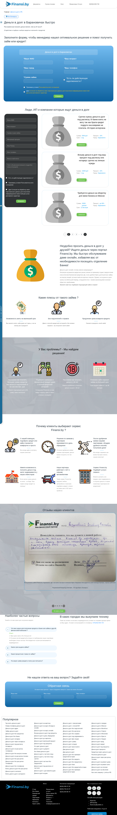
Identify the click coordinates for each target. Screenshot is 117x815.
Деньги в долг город (97, 741)
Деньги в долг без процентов (14, 733)
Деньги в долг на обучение (99, 770)
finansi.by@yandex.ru (96, 804)
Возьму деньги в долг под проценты (45, 733)
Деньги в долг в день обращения (44, 736)
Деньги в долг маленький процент (44, 741)
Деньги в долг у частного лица (43, 754)
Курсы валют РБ (51, 793)
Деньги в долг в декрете (41, 749)
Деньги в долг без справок (71, 733)
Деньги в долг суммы (69, 741)
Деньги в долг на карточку (42, 723)
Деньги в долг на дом (40, 773)
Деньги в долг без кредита (71, 759)
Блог (62, 4)
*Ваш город (29, 68)
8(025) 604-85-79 (65, 792)
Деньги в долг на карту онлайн (43, 730)
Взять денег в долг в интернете (15, 774)
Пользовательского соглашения (49, 87)
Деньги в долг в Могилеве (99, 733)
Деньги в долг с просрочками (72, 723)
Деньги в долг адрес (11, 728)
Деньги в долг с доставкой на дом (44, 771)
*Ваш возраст (70, 59)
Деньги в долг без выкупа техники (16, 753)
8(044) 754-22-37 (65, 789)
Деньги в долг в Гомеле (98, 731)
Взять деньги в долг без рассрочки (16, 768)
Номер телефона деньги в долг (15, 726)
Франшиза (35, 799)
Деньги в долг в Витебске (99, 728)
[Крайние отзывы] (64, 606)
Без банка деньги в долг (41, 751)
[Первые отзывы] (53, 606)
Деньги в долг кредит (98, 744)
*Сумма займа (30, 77)
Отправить (58, 96)
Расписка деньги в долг (98, 754)
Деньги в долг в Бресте (98, 736)
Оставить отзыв (58, 611)
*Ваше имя (14, 693)
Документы (36, 4)
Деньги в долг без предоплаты (72, 762)
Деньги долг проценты (98, 749)
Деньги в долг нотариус (12, 739)
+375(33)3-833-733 (98, 623)
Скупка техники (50, 4)
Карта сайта (36, 803)
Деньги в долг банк (69, 764)
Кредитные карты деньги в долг (101, 752)
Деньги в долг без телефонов (14, 766)
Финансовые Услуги (75, 4)
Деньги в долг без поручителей (72, 728)
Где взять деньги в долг (12, 723)
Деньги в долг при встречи (71, 747)
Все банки (35, 791)
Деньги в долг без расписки (71, 731)
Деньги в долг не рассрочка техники (16, 756)
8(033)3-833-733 (94, 4)
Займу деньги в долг (11, 731)
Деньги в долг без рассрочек (14, 758)
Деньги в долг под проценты (43, 743)
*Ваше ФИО (29, 59)
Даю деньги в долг (68, 752)
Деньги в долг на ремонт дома (100, 762)
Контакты (35, 801)
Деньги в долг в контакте (13, 771)
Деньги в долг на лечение (99, 767)
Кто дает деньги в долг (41, 746)
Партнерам (35, 797)
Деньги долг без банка (12, 736)
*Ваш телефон (70, 68)
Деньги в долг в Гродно (98, 739)
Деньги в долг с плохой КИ (71, 726)
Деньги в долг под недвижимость (73, 736)
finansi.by (93, 800)
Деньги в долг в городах (98, 723)
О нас (34, 789)
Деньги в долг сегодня (70, 744)
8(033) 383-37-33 (65, 786)
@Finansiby (93, 802)
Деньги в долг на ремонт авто (100, 764)
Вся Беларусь (12, 16)
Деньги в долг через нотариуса (15, 741)
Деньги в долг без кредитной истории (74, 767)
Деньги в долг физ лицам (71, 739)
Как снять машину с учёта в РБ (101, 772)
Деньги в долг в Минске (98, 726)
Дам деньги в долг (68, 749)
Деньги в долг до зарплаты (42, 738)
